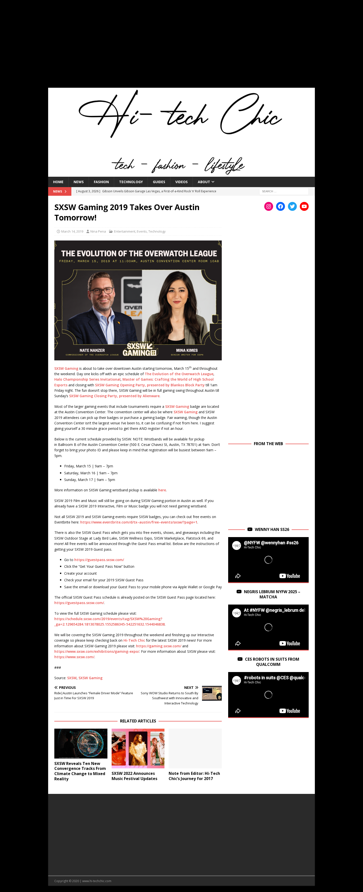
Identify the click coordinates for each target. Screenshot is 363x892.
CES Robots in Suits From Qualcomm (272, 661)
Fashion (101, 181)
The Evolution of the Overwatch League (179, 373)
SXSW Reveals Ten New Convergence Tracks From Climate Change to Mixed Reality (80, 771)
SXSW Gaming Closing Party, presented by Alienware (114, 395)
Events (142, 231)
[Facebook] (280, 206)
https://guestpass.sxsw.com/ (99, 559)
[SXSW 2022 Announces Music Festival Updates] (138, 748)
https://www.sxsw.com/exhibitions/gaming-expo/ (96, 651)
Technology (131, 181)
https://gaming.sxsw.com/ (158, 646)
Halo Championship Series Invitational (87, 379)
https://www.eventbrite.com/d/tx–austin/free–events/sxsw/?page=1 (138, 522)
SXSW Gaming (66, 368)
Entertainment (124, 231)
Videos (181, 181)
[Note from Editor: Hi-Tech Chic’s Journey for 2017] (195, 748)
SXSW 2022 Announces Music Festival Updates (134, 776)
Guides (159, 181)
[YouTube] (304, 206)
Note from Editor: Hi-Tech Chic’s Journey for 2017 (194, 776)
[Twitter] (292, 206)
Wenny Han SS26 (272, 529)
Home (58, 181)
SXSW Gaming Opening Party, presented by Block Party (150, 385)
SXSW (72, 677)
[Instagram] (268, 206)
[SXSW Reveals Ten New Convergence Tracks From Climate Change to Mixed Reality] (80, 744)
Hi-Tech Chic (134, 640)
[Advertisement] (181, 47)
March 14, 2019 (72, 231)
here (162, 490)
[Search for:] (284, 191)
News (79, 181)
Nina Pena (98, 231)
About (204, 181)
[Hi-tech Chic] (181, 173)
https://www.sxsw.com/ (74, 656)
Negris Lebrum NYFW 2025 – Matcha (272, 594)
